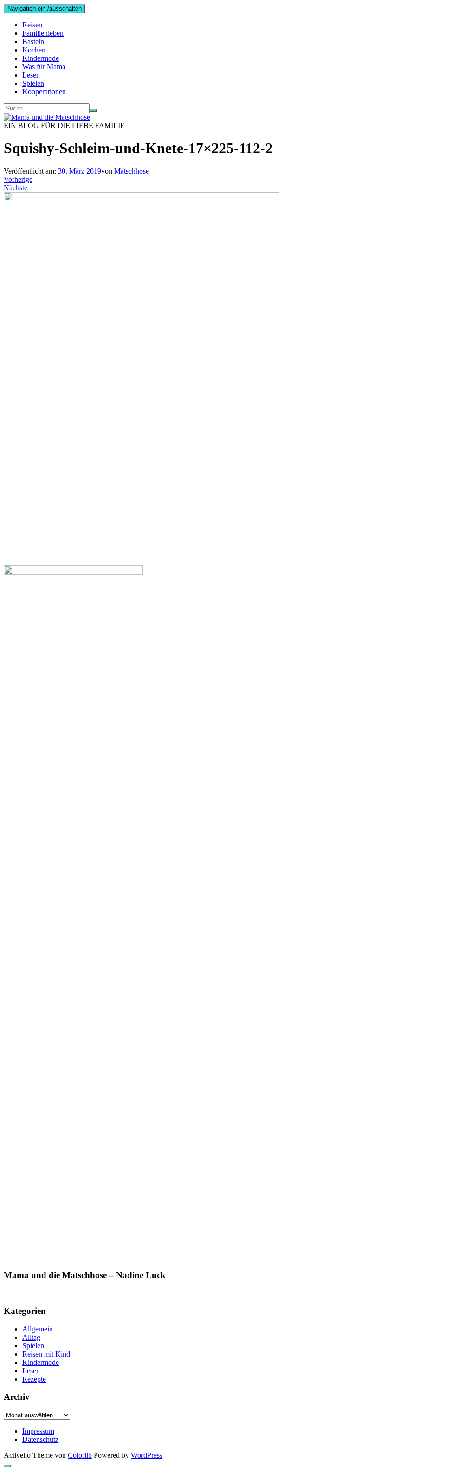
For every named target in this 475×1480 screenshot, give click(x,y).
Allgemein (37, 1329)
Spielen (33, 83)
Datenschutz (40, 1439)
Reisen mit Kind (46, 1354)
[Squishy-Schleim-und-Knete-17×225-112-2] (141, 561)
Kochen (33, 50)
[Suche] (93, 110)
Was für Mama (43, 67)
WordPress (146, 1455)
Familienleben (43, 33)
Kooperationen (44, 92)
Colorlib (80, 1455)
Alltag (31, 1337)
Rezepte (34, 1379)
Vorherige (18, 179)
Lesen (31, 75)
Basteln (33, 41)
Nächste (15, 188)
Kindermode (40, 58)
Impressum (38, 1431)
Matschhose (131, 171)
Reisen (32, 25)
